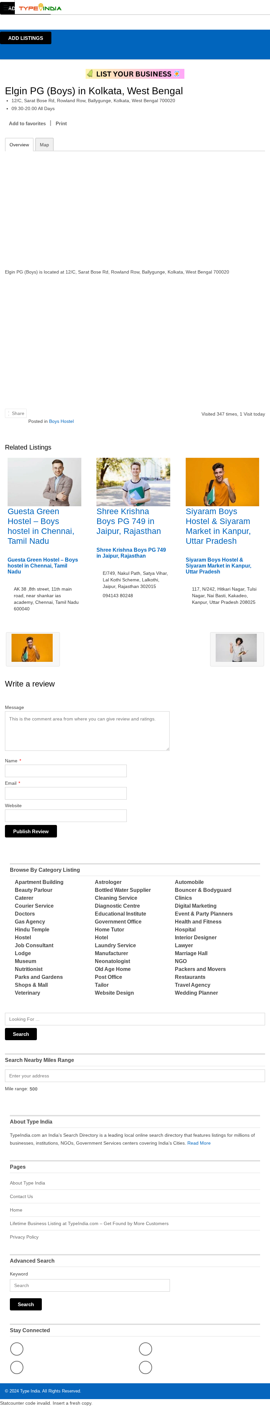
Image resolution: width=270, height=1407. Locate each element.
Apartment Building (39, 882)
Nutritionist (28, 969)
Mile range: (16, 1088)
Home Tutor (109, 929)
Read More (199, 1143)
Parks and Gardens (39, 977)
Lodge (23, 953)
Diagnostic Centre (117, 906)
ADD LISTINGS (25, 38)
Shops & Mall (31, 985)
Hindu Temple (32, 929)
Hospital (185, 929)
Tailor (102, 985)
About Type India (27, 1183)
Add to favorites (27, 123)
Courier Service (34, 906)
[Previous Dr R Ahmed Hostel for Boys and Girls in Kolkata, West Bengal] (33, 649)
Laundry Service (115, 945)
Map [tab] (44, 144)
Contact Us (21, 1196)
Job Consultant (34, 945)
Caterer (24, 898)
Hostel (23, 937)
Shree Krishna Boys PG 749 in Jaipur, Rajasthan (128, 521)
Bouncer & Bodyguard (203, 890)
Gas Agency (30, 921)
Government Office (118, 921)
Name (13, 760)
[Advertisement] (135, 205)
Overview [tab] (19, 144)
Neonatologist (112, 961)
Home (16, 1210)
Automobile (189, 882)
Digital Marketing (196, 906)
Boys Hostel (61, 421)
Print (61, 123)
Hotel (101, 937)
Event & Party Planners (204, 914)
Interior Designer (196, 937)
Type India (30, 1391)
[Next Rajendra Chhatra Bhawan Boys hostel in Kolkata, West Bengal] (237, 649)
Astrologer (108, 882)
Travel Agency (192, 985)
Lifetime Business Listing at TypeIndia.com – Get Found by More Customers (89, 1223)
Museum (25, 961)
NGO (181, 961)
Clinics (183, 898)
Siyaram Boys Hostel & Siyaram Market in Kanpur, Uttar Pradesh (218, 565)
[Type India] (128, 7)
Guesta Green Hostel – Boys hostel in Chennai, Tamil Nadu (43, 565)
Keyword (19, 1273)
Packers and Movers (200, 969)
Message (14, 707)
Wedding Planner (196, 993)
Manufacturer (111, 953)
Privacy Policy (24, 1237)
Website (13, 805)
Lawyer (184, 945)
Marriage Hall (191, 953)
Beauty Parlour (33, 890)
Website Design (114, 993)
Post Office (108, 977)
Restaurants (190, 977)
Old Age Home (113, 969)
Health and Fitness (198, 921)
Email (12, 783)
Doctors (25, 914)
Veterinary (27, 993)
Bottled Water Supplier (123, 890)
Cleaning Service (116, 898)
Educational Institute (120, 914)
